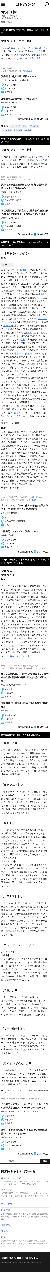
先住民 (34, 48)
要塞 (29, 332)
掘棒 (16, 628)
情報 (25, 71)
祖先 (38, 336)
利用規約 (4, 1258)
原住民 (24, 270)
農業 (43, 55)
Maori (9, 22)
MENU (3, 4)
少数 (27, 353)
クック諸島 (28, 160)
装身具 (17, 413)
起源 (19, 277)
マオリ (16, 157)
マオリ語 (36, 51)
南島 (16, 353)
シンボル (16, 406)
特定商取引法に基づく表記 (18, 1258)
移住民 (20, 55)
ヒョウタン (11, 322)
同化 (36, 378)
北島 (32, 58)
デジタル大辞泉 (8, 30)
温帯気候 (7, 325)
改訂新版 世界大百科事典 (13, 242)
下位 (19, 343)
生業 (40, 294)
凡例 (30, 71)
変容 (23, 385)
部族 (23, 339)
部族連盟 (18, 130)
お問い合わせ (33, 1258)
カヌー (44, 301)
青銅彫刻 (28, 130)
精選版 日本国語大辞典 (11, 139)
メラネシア (34, 126)
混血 (21, 374)
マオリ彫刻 (7, 130)
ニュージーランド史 (18, 126)
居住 (38, 58)
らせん (37, 298)
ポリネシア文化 (13, 416)
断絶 (10, 315)
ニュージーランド (19, 48)
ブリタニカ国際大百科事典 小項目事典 (18, 560)
